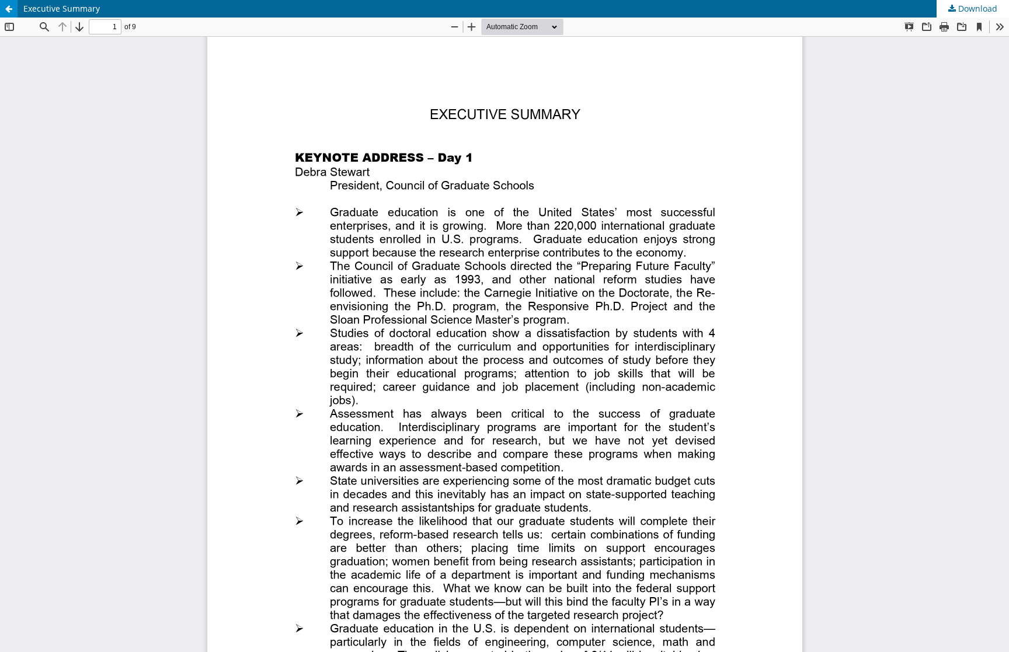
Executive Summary (61, 8)
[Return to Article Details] (9, 9)
